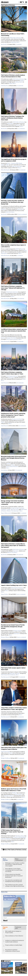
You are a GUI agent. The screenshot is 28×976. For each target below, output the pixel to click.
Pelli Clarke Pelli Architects (8, 674)
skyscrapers (20, 209)
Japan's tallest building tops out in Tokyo (14, 585)
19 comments (20, 298)
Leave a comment (22, 214)
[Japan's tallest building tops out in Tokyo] (14, 571)
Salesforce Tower (9, 795)
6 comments (21, 717)
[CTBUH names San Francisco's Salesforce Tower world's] (14, 816)
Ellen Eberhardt (5, 170)
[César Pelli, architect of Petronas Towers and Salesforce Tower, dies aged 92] (14, 693)
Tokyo (23, 379)
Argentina (13, 42)
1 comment (18, 44)
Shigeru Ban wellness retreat (6, 965)
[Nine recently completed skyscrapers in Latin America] (14, 230)
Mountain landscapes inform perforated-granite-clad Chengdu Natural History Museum (13, 458)
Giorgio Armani (17, 630)
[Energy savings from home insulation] (14, 486)
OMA (7, 164)
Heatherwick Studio (17, 419)
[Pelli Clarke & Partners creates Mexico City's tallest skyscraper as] (14, 529)
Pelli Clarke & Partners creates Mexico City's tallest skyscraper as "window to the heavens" (13, 545)
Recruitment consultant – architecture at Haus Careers (12, 950)
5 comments (20, 85)
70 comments (19, 554)
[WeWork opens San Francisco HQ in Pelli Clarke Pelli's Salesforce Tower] (14, 774)
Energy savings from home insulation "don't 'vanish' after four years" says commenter (12, 502)
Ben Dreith (4, 44)
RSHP (17, 249)
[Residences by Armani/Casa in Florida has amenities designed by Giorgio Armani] (14, 610)
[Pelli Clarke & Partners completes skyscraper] (14, 272)
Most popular (5, 859)
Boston (18, 125)
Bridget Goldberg (5, 758)
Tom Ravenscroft (5, 677)
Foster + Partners (11, 163)
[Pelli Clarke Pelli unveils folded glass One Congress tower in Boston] (14, 733)
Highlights (7, 961)
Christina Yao (4, 85)
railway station (19, 82)
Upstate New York (11, 338)
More (18, 42)
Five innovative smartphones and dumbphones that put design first (13, 880)
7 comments (21, 843)
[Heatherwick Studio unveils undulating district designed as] (14, 399)
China (10, 83)
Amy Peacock (4, 382)
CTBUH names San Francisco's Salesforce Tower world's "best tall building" (12, 832)
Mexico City (11, 552)
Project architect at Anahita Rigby (13, 945)
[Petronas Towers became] (14, 186)
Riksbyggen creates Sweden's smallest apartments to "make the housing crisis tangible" (14, 863)
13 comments (18, 470)
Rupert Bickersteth (6, 513)
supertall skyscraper (17, 166)
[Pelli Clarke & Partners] (14, 102)
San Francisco (18, 794)
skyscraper (10, 123)
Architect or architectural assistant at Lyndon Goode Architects (14, 941)
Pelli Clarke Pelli (5, 751)
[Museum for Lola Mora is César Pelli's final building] (14, 19)
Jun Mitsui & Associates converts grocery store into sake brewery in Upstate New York (14, 331)
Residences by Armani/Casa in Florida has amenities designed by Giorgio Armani (13, 626)
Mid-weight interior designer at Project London (13, 932)
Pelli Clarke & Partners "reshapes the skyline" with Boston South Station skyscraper (12, 118)
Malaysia (3, 209)
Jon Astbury (4, 470)
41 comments (22, 425)
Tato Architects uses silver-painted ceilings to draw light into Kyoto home (14, 885)
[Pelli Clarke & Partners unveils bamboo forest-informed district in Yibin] (14, 60)
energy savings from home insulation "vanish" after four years (12, 508)
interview (8, 212)
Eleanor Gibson (5, 637)
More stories (15, 849)
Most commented (19, 859)
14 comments (21, 128)
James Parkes (4, 594)
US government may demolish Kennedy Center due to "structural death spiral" (14, 875)
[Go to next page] (21, 2)
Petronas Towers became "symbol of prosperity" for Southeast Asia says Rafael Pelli (12, 202)
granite (8, 463)
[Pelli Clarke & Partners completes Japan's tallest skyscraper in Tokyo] (14, 358)
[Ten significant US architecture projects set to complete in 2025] (14, 145)
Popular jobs (5, 928)
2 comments (22, 170)
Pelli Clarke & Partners (15, 37)
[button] (23, 2)
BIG (17, 163)
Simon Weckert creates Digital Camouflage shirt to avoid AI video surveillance (13, 869)
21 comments (20, 382)
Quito (25, 250)
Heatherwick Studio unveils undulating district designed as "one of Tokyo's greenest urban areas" (13, 415)
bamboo (22, 80)
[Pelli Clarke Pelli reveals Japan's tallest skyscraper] (14, 653)
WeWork (14, 793)
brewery (3, 338)
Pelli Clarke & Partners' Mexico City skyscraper (14, 510)
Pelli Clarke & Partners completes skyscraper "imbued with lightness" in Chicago (12, 288)
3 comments (20, 341)
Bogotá (22, 249)
